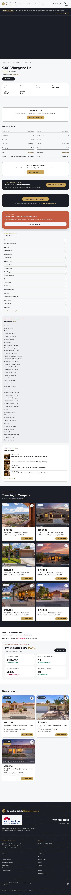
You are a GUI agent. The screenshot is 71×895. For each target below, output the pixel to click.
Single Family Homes (10, 336)
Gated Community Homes (11, 348)
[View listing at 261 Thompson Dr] (18, 707)
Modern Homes (8, 432)
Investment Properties (10, 386)
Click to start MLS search (34, 199)
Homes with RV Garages (11, 369)
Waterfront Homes (9, 380)
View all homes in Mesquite (11, 311)
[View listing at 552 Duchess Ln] (18, 751)
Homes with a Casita (10, 375)
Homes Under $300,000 (11, 398)
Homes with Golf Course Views (13, 358)
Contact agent (28, 538)
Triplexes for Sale (9, 339)
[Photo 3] (15, 525)
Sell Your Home (42, 859)
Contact (55, 3)
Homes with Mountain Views (12, 364)
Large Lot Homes (9, 429)
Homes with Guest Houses (11, 361)
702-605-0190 (60, 820)
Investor (28, 3)
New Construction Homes (11, 434)
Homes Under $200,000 (11, 395)
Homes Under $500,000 (11, 403)
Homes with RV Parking (10, 372)
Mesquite (17, 63)
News (39, 868)
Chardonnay (27, 63)
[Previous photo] (4, 515)
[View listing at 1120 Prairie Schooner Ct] (18, 595)
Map (36, 3)
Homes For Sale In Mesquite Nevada (15, 890)
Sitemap (40, 870)
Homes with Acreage (10, 426)
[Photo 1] (11, 525)
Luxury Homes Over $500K (11, 406)
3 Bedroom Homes (9, 415)
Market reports (42, 3)
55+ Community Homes (11, 345)
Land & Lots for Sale (9, 333)
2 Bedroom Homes (9, 412)
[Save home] (32, 505)
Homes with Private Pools (11, 367)
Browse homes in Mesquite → (61, 13)
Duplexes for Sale (9, 331)
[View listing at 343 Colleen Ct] (18, 515)
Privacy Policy (41, 873)
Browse (20, 3)
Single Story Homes (9, 437)
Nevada (10, 63)
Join (66, 3)
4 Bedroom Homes (9, 417)
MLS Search (5, 857)
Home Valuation (6, 870)
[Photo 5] (20, 525)
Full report (60, 650)
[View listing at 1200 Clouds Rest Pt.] (52, 555)
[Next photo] (32, 515)
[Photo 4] (18, 525)
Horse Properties (9, 378)
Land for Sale (5, 865)
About (48, 3)
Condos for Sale (9, 328)
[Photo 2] (13, 525)
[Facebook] (68, 884)
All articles (8, 478)
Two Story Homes (9, 440)
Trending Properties (7, 862)
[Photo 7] (24, 525)
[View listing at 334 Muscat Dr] (52, 707)
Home (3, 63)
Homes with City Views (10, 353)
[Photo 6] (22, 525)
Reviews (40, 862)
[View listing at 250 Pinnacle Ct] (18, 555)
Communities (6, 868)
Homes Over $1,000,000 (11, 392)
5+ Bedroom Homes (10, 420)
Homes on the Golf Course (11, 350)
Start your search (34, 117)
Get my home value (55, 185)
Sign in (60, 3)
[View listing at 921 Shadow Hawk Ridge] (52, 515)
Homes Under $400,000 (11, 400)
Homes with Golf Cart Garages (13, 356)
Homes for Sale (6, 859)
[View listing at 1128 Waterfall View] (52, 595)
